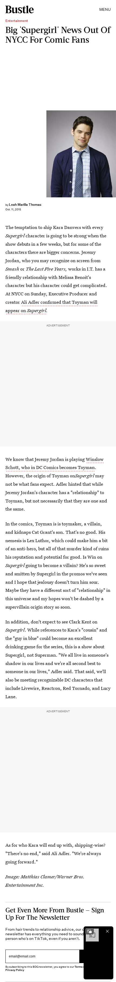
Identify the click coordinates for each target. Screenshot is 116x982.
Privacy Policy (14, 970)
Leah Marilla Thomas (25, 204)
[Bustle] (19, 9)
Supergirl (36, 310)
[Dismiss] (107, 931)
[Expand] (89, 931)
